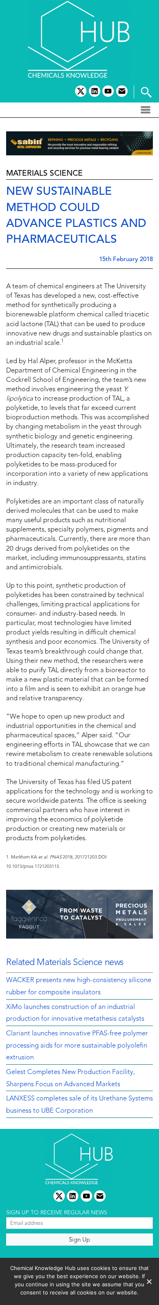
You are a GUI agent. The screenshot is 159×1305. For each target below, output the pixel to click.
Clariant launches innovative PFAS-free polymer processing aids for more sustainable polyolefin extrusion (77, 1045)
